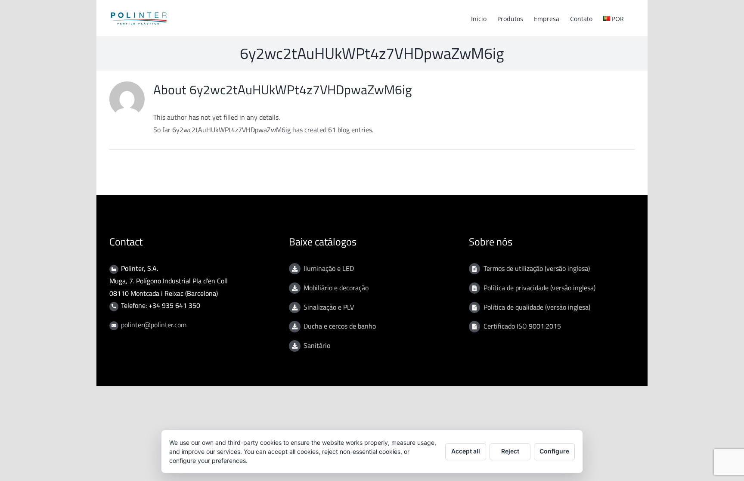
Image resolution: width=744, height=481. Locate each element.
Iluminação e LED (329, 268)
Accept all (465, 451)
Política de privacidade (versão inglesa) (539, 287)
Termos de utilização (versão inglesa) (537, 268)
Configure (554, 451)
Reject (510, 451)
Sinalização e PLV (329, 307)
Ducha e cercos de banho (340, 326)
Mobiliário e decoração (336, 287)
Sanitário (317, 345)
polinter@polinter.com (153, 325)
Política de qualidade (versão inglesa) (537, 307)
